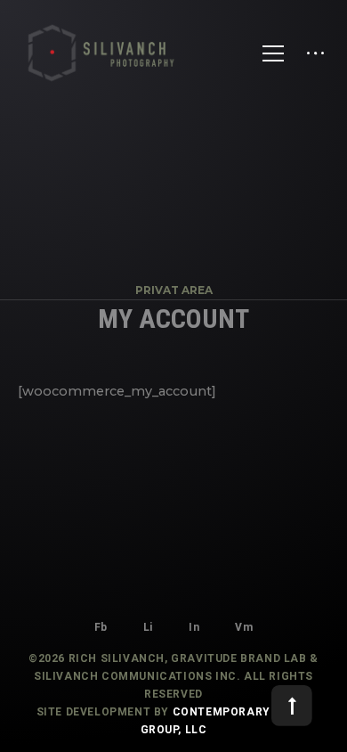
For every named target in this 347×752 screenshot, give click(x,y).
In (194, 627)
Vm (244, 627)
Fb (101, 627)
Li (148, 627)
